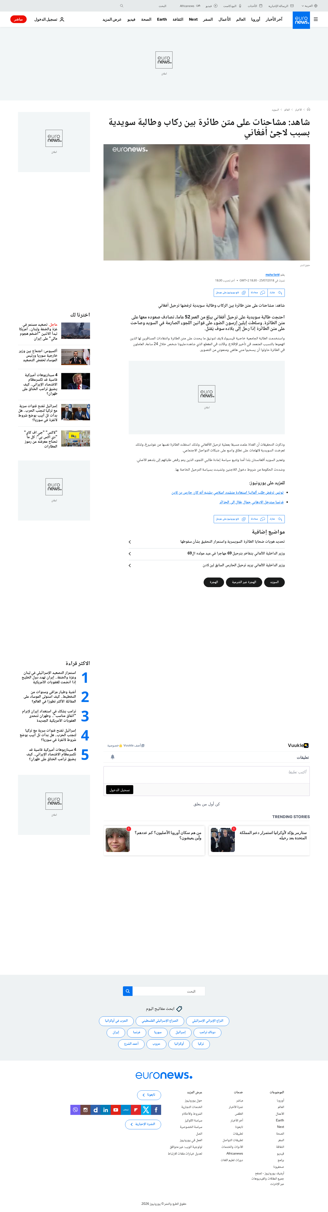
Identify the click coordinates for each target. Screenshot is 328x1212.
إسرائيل (181, 1032)
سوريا (158, 1032)
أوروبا (255, 19)
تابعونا (239, 1127)
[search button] (122, 6)
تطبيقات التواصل (233, 1140)
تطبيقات (238, 1134)
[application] (206, 202)
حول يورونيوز (193, 1100)
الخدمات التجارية (191, 1107)
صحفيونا (278, 1167)
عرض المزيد (194, 1092)
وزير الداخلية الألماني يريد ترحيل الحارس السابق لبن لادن (244, 565)
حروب (156, 1044)
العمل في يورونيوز (191, 1140)
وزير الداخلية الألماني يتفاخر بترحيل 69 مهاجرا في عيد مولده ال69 (236, 553)
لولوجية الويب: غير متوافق (186, 1147)
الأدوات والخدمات (232, 1147)
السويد (275, 110)
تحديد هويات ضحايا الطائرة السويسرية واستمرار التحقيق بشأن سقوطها (232, 542)
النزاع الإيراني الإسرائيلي (207, 1021)
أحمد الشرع (131, 1044)
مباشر (18, 19)
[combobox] (146, 6)
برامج (281, 1160)
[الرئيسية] (308, 110)
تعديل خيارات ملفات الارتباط (185, 1153)
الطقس (239, 1114)
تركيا (201, 1044)
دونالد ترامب (207, 1032)
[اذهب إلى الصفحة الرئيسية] (301, 20)
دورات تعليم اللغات (232, 1160)
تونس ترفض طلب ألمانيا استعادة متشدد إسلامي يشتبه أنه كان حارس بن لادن (227, 493)
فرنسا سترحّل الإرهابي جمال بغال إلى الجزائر (251, 502)
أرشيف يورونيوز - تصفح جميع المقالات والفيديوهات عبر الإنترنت (267, 1179)
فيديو (131, 19)
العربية (309, 5)
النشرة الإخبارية (145, 1124)
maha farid (273, 275)
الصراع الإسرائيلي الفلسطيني (160, 1021)
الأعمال (225, 19)
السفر (208, 19)
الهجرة (214, 582)
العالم (240, 19)
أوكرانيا (179, 1044)
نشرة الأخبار (236, 1107)
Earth (162, 19)
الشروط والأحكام (192, 1114)
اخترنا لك (80, 315)
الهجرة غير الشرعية (244, 582)
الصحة (146, 19)
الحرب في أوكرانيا (116, 1021)
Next (193, 19)
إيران (116, 1032)
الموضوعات (277, 1092)
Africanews (234, 1153)
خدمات (238, 1092)
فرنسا (136, 1032)
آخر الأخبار (274, 19)
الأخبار (298, 110)
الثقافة (178, 19)
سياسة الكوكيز (193, 1120)
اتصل (199, 1134)
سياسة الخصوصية (191, 1127)
